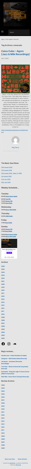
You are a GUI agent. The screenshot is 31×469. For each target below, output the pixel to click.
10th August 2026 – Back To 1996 (11, 173)
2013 (2, 305)
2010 (2, 314)
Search (27, 32)
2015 (2, 299)
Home (2, 39)
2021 (2, 281)
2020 (3, 284)
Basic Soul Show (10, 459)
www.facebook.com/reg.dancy (11, 151)
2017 (2, 293)
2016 (2, 296)
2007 (3, 323)
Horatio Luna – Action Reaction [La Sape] (14, 355)
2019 (2, 287)
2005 (3, 329)
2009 (3, 317)
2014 (2, 302)
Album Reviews (22, 459)
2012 (2, 308)
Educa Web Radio (10, 209)
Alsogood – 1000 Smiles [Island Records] (14, 358)
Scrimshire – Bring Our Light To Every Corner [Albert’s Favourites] (15, 372)
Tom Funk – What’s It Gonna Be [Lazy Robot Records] (14, 367)
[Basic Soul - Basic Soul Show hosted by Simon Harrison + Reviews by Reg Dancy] (15, 14)
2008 (3, 320)
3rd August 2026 (6, 176)
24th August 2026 (6, 167)
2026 (3, 266)
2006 (3, 326)
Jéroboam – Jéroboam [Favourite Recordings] (11, 362)
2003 (3, 335)
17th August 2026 (6, 170)
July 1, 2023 (5, 58)
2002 (3, 338)
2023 (3, 275)
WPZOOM (18, 465)
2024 (3, 272)
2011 (2, 311)
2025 (3, 269)
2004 (3, 332)
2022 (3, 278)
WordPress (12, 463)
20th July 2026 (5, 182)
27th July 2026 (5, 179)
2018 (2, 290)
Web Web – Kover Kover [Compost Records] (15, 376)
